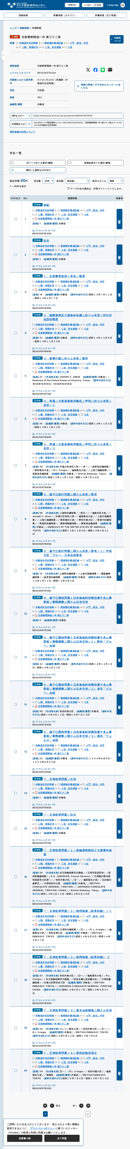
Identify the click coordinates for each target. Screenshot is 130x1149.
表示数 (37, 181)
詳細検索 (24, 27)
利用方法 (72, 5)
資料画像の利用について (22, 131)
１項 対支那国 (53, 47)
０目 (70, 47)
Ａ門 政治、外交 (79, 43)
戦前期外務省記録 (54, 43)
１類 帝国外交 (30, 47)
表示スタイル (99, 181)
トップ (13, 27)
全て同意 (62, 1138)
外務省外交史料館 (28, 43)
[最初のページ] (45, 1106)
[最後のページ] (88, 1106)
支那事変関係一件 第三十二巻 (53, 218)
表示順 (60, 181)
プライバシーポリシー (42, 1128)
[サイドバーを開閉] (3, 55)
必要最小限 (25, 1138)
